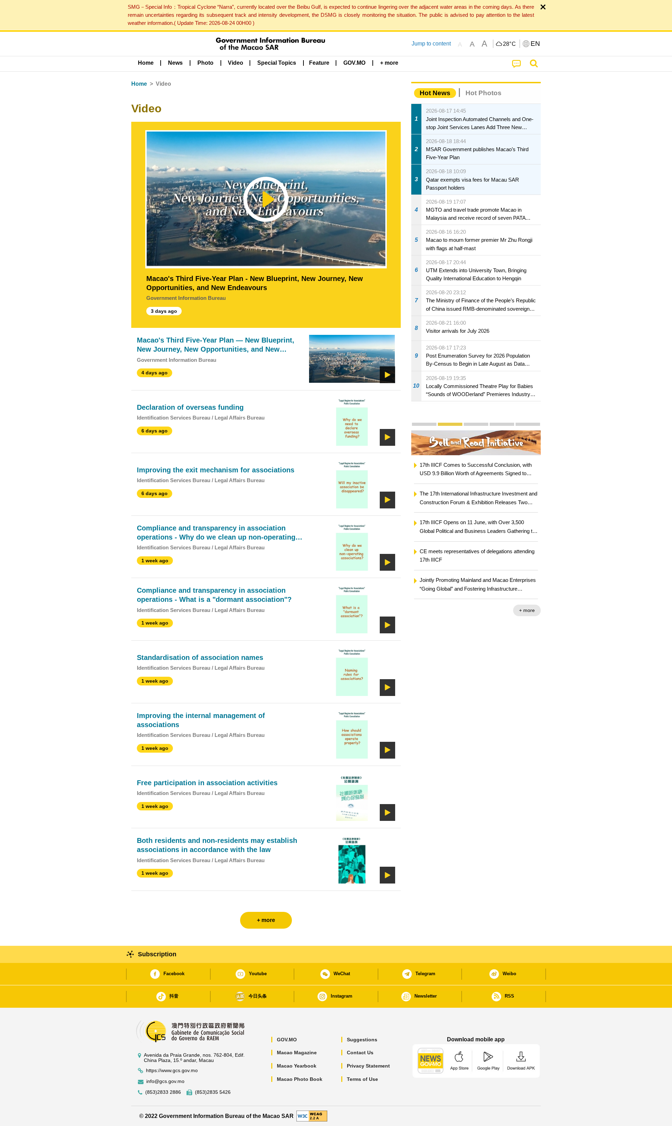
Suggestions (362, 1039)
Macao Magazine (297, 1052)
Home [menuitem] (146, 63)
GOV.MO (287, 1039)
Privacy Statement (368, 1066)
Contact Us (360, 1052)
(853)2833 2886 (163, 1092)
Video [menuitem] (235, 63)
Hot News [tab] (435, 93)
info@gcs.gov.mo (165, 1081)
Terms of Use (362, 1079)
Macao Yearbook (296, 1066)
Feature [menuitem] (319, 63)
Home (139, 84)
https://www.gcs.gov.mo (172, 1070)
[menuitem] (175, 63)
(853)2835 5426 (213, 1092)
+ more (527, 610)
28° (509, 44)
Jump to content (431, 44)
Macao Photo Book (299, 1079)
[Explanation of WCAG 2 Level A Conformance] (311, 1116)
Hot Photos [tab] (483, 93)
